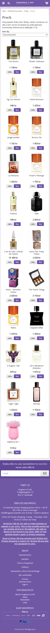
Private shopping (25, 503)
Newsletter (25, 599)
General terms (25, 555)
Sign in (25, 584)
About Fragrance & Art (25, 594)
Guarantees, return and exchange (25, 571)
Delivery (25, 567)
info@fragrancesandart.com (13, 513)
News (25, 597)
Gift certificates (25, 575)
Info (9, 72)
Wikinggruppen (30, 629)
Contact (25, 579)
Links (25, 602)
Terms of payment (25, 563)
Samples (25, 559)
